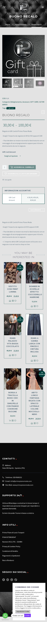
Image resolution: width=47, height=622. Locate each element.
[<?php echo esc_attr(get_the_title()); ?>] (13, 300)
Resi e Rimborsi (8, 560)
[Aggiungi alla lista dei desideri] (15, 300)
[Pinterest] (9, 93)
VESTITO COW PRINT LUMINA (12, 289)
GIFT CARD (34, 102)
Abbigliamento (16, 102)
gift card (11, 108)
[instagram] (7, 580)
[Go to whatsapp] (5, 615)
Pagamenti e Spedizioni (11, 556)
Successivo (35, 210)
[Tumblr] (12, 93)
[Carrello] (4, 7)
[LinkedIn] (15, 93)
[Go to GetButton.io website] (5, 619)
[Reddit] (18, 93)
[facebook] (3, 580)
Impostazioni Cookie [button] (23, 611)
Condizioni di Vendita (10, 551)
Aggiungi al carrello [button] (10, 420)
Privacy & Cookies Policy (11, 546)
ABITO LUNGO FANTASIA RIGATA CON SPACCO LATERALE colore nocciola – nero (34, 403)
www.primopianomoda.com (23, 485)
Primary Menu (43, 7)
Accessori (26, 102)
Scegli (10, 300)
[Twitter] (6, 93)
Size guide (8, 180)
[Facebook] (2, 93)
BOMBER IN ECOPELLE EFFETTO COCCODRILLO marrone (35, 291)
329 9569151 (17, 477)
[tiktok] (15, 580)
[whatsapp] (11, 580)
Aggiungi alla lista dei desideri (22, 174)
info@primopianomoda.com (21, 481)
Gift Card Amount (9, 152)
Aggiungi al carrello (24, 167)
